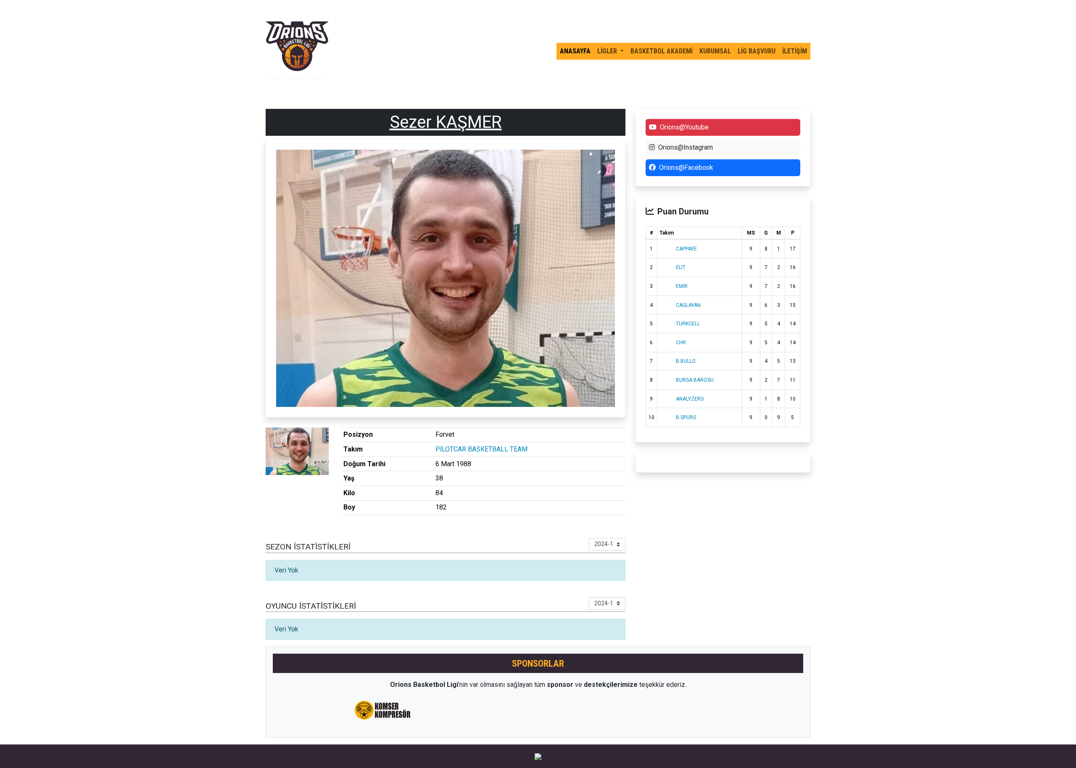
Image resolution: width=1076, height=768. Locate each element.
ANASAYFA (575, 51)
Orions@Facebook (686, 168)
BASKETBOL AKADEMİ (661, 51)
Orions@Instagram (685, 147)
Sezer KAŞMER (446, 122)
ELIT (681, 267)
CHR (681, 343)
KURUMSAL (715, 51)
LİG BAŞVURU (756, 51)
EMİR (682, 286)
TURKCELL (688, 324)
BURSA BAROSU (695, 380)
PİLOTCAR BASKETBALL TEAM (481, 449)
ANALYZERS (690, 399)
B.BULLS (685, 361)
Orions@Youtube (684, 127)
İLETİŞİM (794, 51)
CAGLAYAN (688, 305)
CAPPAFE (686, 249)
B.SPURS (686, 417)
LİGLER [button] (608, 51)
